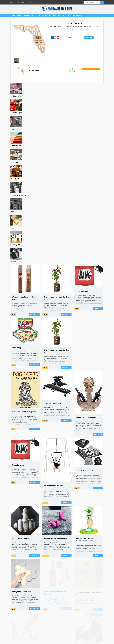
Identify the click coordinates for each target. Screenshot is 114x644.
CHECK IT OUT (34, 314)
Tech (59, 15)
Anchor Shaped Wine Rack (86, 418)
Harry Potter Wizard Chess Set (87, 471)
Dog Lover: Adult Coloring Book (24, 412)
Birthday (19, 15)
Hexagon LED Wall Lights (21, 592)
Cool (33, 15)
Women (64, 15)
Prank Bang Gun (82, 291)
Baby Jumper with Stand (53, 485)
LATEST (13, 15)
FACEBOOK (23, 2)
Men (54, 15)
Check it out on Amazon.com (91, 69)
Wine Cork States (33, 70)
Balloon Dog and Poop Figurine (55, 538)
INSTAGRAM (30, 2)
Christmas (27, 15)
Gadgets (44, 15)
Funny (38, 15)
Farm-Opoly (16, 348)
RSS (18, 2)
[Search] (102, 2)
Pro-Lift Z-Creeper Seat (52, 403)
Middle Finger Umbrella (21, 538)
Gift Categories (77, 15)
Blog (69, 15)
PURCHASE (89, 38)
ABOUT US (12, 2)
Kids (50, 15)
